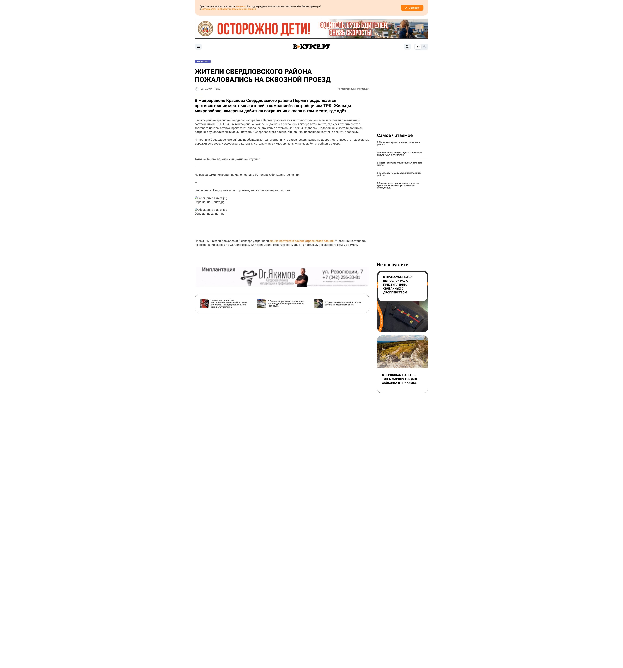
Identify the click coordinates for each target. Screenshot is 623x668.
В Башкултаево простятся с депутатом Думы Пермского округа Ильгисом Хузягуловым (398, 185)
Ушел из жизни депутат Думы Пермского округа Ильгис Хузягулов (399, 154)
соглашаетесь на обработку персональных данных (229, 9)
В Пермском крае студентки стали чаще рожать (398, 143)
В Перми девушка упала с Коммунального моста (399, 164)
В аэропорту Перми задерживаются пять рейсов (399, 174)
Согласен (414, 7)
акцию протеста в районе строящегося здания (302, 241)
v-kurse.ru (241, 6)
